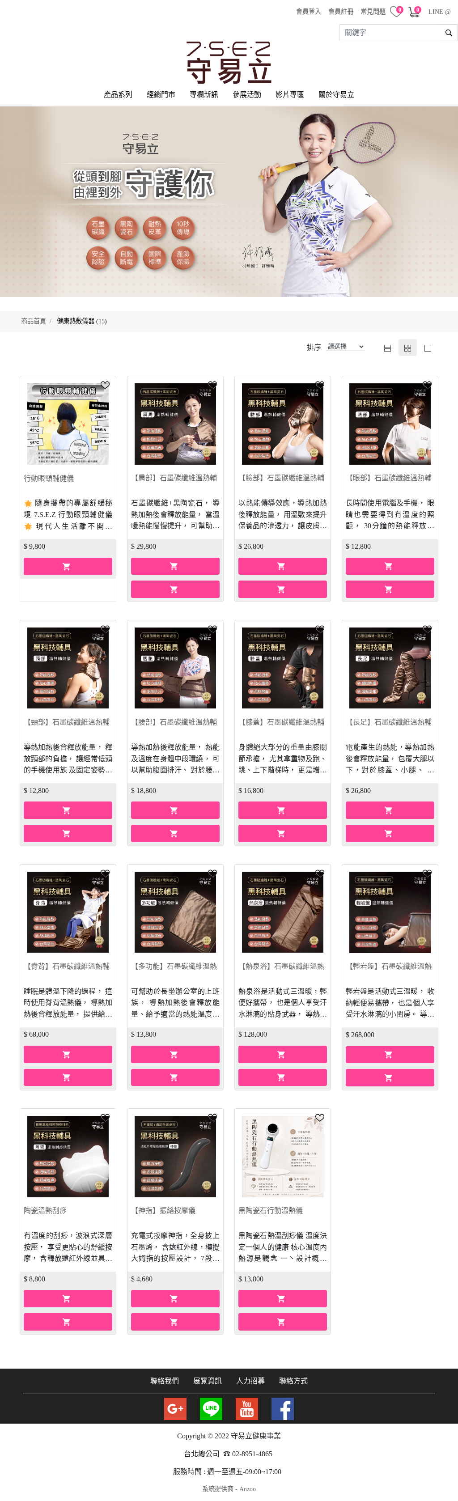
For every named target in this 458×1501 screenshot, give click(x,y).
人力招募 (250, 1381)
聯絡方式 (293, 1381)
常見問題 (373, 11)
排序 (314, 347)
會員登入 (308, 11)
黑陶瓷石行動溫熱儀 (270, 1210)
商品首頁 (33, 321)
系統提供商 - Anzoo (229, 1489)
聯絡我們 (164, 1381)
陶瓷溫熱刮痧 (45, 1210)
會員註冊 (340, 11)
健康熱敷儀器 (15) (82, 321)
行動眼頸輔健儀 (49, 478)
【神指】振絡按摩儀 (163, 1210)
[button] (105, 385)
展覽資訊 (207, 1381)
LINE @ (439, 11)
